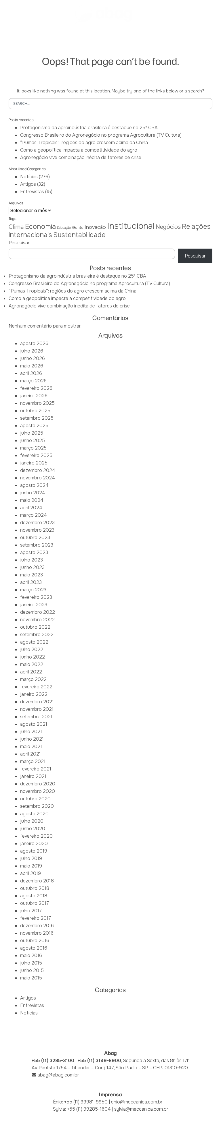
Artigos (28, 184)
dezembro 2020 (37, 784)
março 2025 (33, 448)
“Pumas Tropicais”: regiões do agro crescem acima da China (84, 143)
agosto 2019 (33, 851)
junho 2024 (32, 493)
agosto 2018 (33, 896)
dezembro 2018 (37, 881)
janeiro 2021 (33, 776)
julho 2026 (31, 351)
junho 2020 (32, 829)
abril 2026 (31, 373)
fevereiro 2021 (35, 769)
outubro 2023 (35, 538)
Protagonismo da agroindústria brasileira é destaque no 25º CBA (89, 128)
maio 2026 (31, 366)
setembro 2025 (37, 418)
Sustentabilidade (79, 235)
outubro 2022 (35, 627)
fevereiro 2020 (36, 836)
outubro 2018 (34, 888)
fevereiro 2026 (36, 388)
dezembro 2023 (37, 523)
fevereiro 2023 (36, 597)
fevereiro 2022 (36, 687)
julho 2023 (31, 560)
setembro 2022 (37, 635)
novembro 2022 (37, 620)
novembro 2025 (37, 403)
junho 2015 (32, 970)
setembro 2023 (36, 545)
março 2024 (33, 515)
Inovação (95, 227)
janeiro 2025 (33, 463)
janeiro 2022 (33, 694)
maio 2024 (31, 500)
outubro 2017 (34, 903)
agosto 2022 (34, 642)
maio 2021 (31, 746)
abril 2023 (31, 582)
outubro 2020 (35, 799)
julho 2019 (31, 858)
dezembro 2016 (37, 926)
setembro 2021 (36, 717)
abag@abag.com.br (58, 1075)
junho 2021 (32, 739)
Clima (16, 227)
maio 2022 (31, 664)
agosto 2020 (34, 814)
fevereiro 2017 (35, 918)
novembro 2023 (37, 530)
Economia (40, 226)
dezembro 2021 (37, 702)
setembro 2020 (37, 806)
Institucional (131, 226)
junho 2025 (32, 440)
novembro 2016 (37, 933)
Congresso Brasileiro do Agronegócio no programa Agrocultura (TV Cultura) (101, 135)
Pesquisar (19, 243)
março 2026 (33, 381)
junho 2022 (32, 657)
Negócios (168, 227)
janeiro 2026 (33, 396)
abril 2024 (31, 508)
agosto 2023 (34, 552)
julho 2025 (31, 433)
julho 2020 (31, 821)
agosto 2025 (34, 426)
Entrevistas (32, 192)
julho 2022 (31, 649)
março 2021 (32, 761)
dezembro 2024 (37, 470)
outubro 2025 (35, 411)
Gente (77, 227)
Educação (64, 228)
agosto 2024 (34, 485)
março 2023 (33, 590)
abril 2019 (30, 873)
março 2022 (33, 679)
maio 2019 (31, 866)
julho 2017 (31, 911)
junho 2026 (32, 358)
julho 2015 (31, 963)
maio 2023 (31, 575)
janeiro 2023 (33, 605)
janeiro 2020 (34, 844)
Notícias (29, 177)
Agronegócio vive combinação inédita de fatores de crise (80, 157)
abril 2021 (30, 754)
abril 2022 (31, 672)
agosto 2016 (33, 948)
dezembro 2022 (37, 612)
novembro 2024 (37, 478)
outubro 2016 (34, 941)
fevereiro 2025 (36, 455)
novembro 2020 (37, 791)
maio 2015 (31, 978)
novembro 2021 (37, 709)
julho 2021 (31, 732)
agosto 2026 (34, 343)
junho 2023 (32, 567)
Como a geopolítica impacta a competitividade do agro (78, 150)
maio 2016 (31, 955)
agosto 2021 (33, 724)
